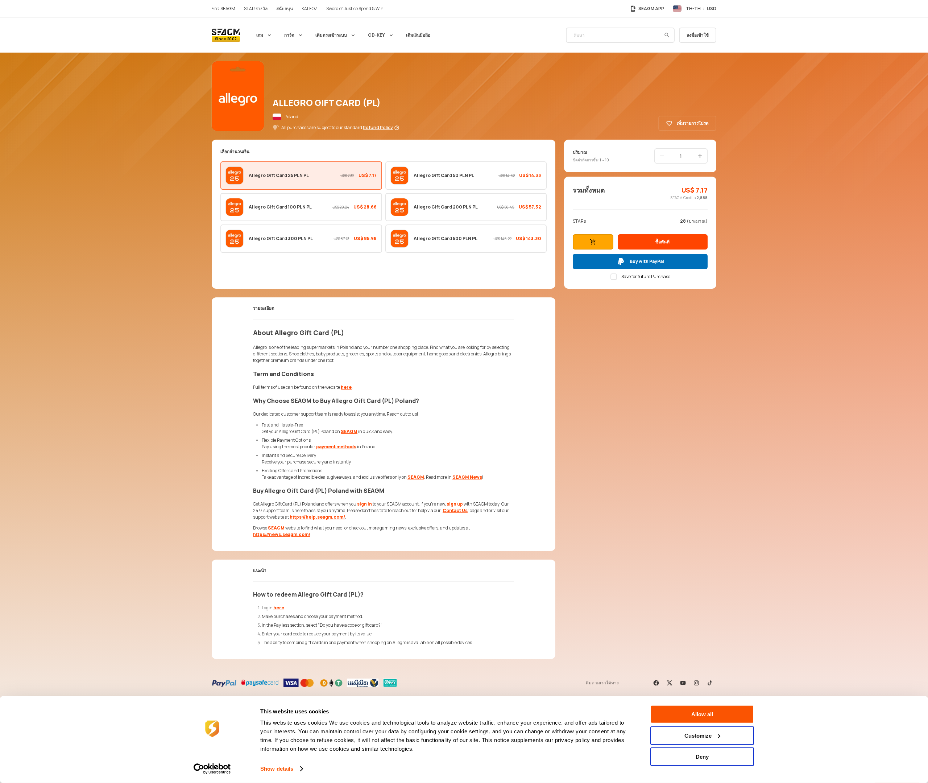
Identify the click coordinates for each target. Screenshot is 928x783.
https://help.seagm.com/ (317, 517)
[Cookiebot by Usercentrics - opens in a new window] (212, 768)
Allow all (702, 714)
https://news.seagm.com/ (281, 534)
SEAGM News (467, 477)
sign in (364, 504)
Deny (702, 757)
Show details (276, 769)
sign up (455, 504)
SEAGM (349, 431)
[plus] (700, 156)
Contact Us (455, 510)
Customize (698, 735)
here (346, 387)
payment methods (336, 447)
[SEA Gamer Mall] (226, 35)
